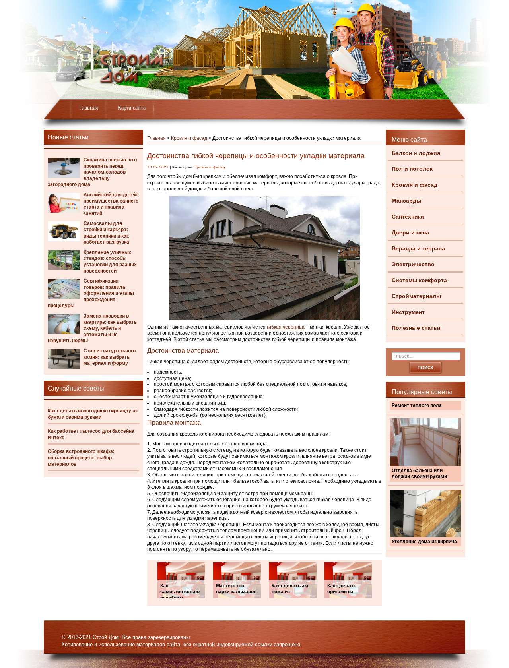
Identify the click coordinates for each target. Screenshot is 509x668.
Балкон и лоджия (416, 153)
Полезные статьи (416, 328)
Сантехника (408, 216)
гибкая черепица (286, 327)
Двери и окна (410, 232)
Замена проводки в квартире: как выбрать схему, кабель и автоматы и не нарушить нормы (92, 328)
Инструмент (408, 312)
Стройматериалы (416, 296)
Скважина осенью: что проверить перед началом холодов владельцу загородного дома (92, 172)
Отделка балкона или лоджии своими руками (419, 474)
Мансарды (406, 200)
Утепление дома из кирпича (424, 541)
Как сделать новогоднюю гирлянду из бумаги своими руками (93, 414)
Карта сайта (132, 108)
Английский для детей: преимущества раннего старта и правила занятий (111, 204)
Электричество (413, 264)
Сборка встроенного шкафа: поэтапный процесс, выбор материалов (81, 458)
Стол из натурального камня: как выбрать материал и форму (110, 357)
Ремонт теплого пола (417, 405)
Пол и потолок (412, 169)
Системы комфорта (419, 280)
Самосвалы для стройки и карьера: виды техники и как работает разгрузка (106, 233)
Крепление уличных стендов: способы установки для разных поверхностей (110, 262)
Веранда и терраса (418, 248)
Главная (88, 108)
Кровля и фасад (414, 185)
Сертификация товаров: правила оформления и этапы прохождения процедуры (91, 293)
